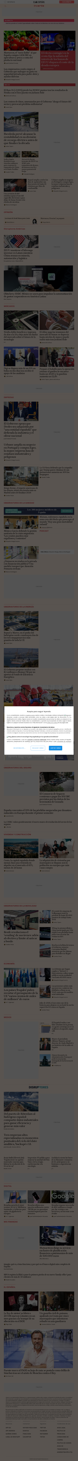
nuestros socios (30, 715)
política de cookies (52, 722)
